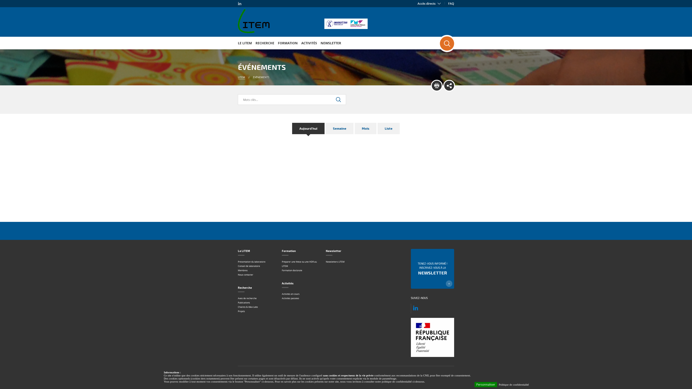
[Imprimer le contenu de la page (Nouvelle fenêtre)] (437, 85)
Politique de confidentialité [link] (514, 384)
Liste (388, 128)
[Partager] (449, 85)
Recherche (265, 43)
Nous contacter (245, 274)
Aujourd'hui (308, 128)
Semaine (339, 128)
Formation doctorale (292, 270)
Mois (365, 128)
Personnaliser (485, 384)
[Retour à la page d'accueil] (254, 21)
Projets (241, 311)
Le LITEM (245, 43)
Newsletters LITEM (335, 261)
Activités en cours (291, 294)
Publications (244, 302)
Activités (309, 43)
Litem (241, 77)
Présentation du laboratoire (251, 261)
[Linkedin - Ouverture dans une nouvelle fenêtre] (239, 3)
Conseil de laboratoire (249, 266)
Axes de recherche (247, 298)
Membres (243, 270)
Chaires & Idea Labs (248, 306)
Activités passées (290, 298)
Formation (288, 43)
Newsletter (331, 43)
